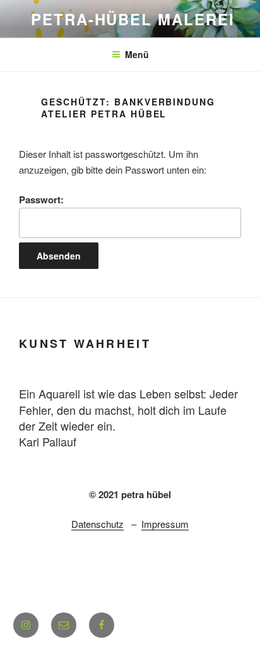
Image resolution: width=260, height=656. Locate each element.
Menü (137, 54)
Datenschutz (97, 523)
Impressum (165, 523)
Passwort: (41, 199)
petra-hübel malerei (132, 19)
